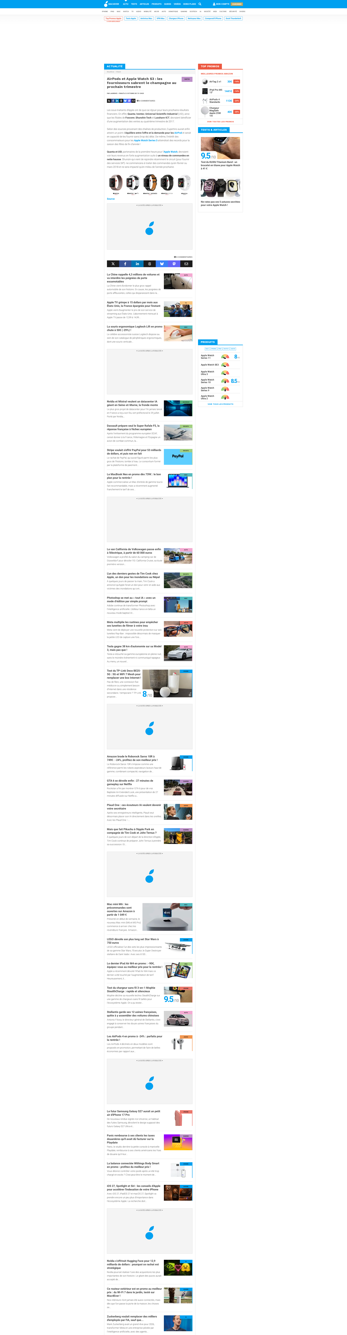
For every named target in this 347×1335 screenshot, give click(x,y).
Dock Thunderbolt (233, 18)
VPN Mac (161, 18)
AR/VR (156, 11)
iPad (112, 11)
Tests (134, 4)
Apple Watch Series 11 (207, 356)
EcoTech (193, 11)
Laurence (113, 93)
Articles (144, 4)
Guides (167, 4)
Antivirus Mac (146, 18)
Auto (164, 11)
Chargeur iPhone (176, 18)
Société (207, 11)
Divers (242, 11)
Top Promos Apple (113, 18)
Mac (119, 11)
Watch (126, 11)
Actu (125, 4)
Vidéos (177, 4)
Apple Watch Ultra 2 (207, 397)
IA (200, 11)
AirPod (178, 132)
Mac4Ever (110, 72)
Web (215, 11)
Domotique (173, 11)
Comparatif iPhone (213, 18)
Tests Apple (131, 18)
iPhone (105, 11)
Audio (138, 11)
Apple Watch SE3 (210, 364)
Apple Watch (171, 151)
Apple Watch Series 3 (145, 140)
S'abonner (236, 4)
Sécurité (233, 11)
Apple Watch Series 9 (207, 389)
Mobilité (147, 11)
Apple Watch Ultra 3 (207, 373)
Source (111, 198)
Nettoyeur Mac (194, 18)
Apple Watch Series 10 (207, 381)
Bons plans (189, 4)
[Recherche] (200, 4)
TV (132, 11)
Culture (222, 11)
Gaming (184, 11)
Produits (156, 4)
